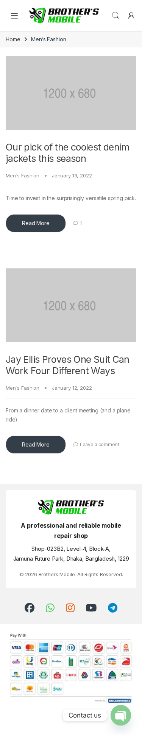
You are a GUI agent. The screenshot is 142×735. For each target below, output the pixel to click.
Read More (36, 223)
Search (115, 15)
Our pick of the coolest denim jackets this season (68, 152)
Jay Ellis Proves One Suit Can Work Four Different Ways (68, 365)
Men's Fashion (22, 175)
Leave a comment (99, 444)
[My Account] (131, 15)
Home (13, 39)
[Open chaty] (121, 715)
